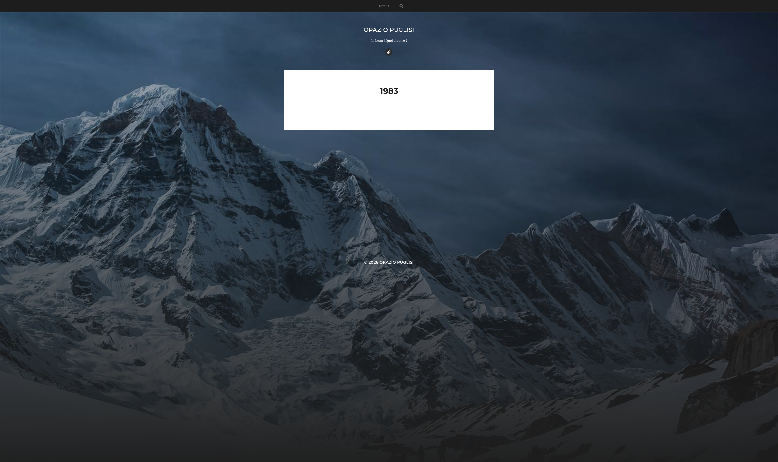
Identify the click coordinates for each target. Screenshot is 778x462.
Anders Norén (397, 272)
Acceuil (385, 6)
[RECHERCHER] (401, 6)
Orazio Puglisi (389, 29)
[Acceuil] (388, 52)
